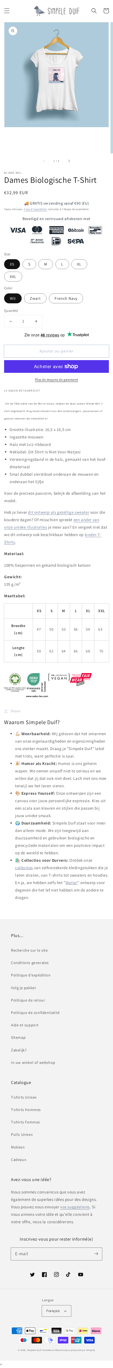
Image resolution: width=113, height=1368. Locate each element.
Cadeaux (18, 1159)
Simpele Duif (34, 1349)
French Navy (66, 298)
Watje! (72, 882)
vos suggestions (75, 1206)
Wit (13, 298)
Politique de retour (28, 1000)
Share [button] (15, 710)
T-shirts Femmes (25, 1122)
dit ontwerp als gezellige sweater (58, 512)
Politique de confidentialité (35, 1012)
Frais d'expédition (35, 209)
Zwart (35, 298)
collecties (24, 867)
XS (12, 264)
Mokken (18, 1147)
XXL (13, 276)
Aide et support (25, 1024)
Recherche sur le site (29, 950)
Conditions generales (30, 962)
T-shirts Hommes (26, 1109)
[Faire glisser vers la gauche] (44, 161)
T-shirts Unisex (24, 1097)
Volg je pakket (23, 987)
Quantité (11, 310)
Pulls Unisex (22, 1134)
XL (79, 264)
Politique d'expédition (30, 975)
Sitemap (18, 1037)
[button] (7, 11)
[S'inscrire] (96, 1254)
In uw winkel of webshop (33, 1062)
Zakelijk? (19, 1050)
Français (53, 1310)
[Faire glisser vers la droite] (69, 161)
